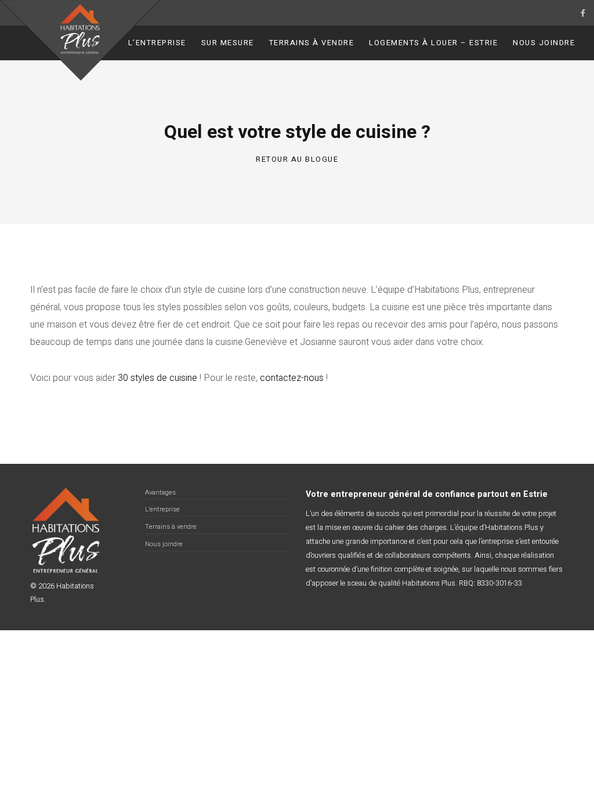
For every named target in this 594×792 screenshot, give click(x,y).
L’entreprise (157, 42)
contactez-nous (292, 378)
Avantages (160, 492)
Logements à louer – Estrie (433, 42)
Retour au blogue (297, 159)
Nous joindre (544, 42)
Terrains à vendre (311, 42)
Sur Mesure (227, 42)
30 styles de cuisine (157, 378)
